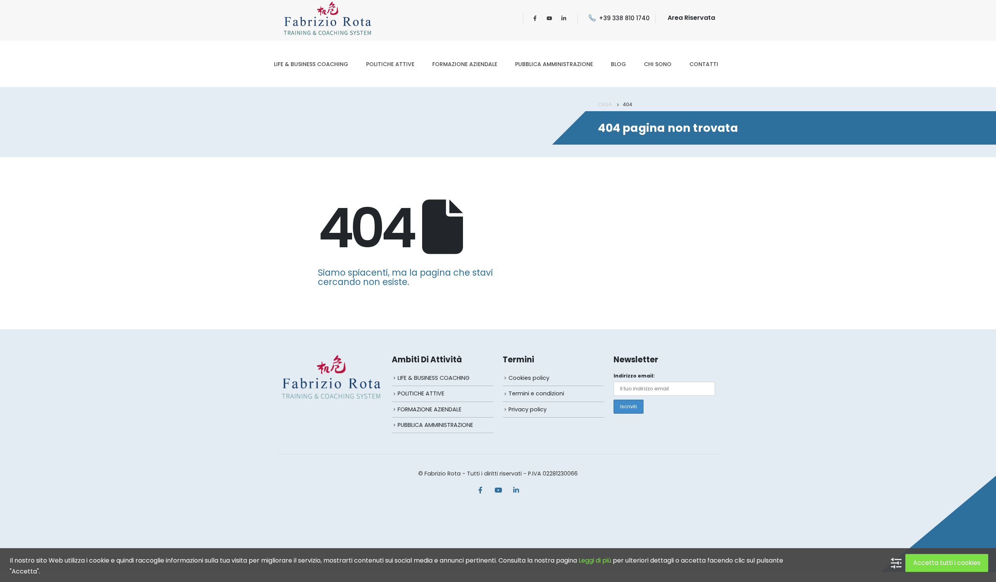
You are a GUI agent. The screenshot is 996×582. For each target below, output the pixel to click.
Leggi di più (595, 560)
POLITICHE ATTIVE (390, 64)
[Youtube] (549, 18)
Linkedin (516, 489)
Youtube (498, 489)
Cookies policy (529, 378)
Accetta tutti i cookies (946, 562)
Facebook (480, 489)
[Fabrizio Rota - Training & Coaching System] (327, 18)
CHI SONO (658, 64)
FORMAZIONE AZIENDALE (464, 64)
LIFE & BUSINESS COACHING (311, 64)
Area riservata (691, 17)
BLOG (618, 64)
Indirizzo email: (634, 375)
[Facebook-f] (535, 18)
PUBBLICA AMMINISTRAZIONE (554, 64)
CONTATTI (703, 64)
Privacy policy (528, 409)
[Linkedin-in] (563, 18)
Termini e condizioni (536, 393)
